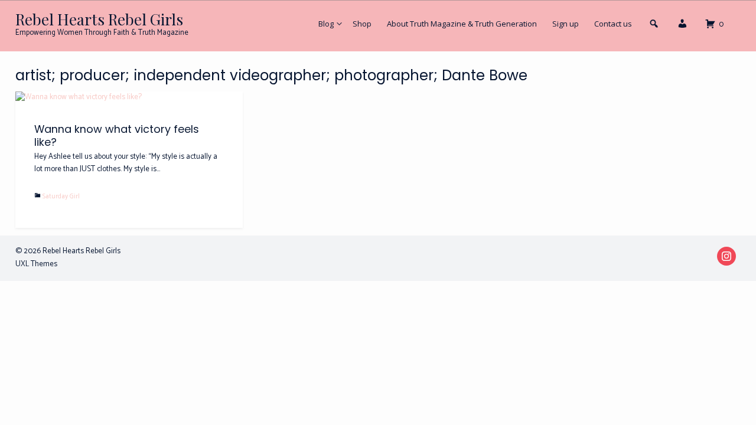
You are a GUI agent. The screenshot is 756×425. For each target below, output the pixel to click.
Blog (326, 23)
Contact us (613, 23)
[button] (682, 27)
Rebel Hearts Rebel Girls (99, 19)
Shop (362, 23)
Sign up (565, 23)
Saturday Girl (61, 196)
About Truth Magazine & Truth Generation (462, 23)
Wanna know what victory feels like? (116, 135)
